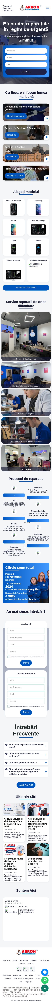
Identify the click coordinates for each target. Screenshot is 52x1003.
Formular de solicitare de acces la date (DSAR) (25, 994)
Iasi (21, 982)
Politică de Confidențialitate (23, 978)
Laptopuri (34, 960)
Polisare (30, 964)
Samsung (38, 201)
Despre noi (7, 975)
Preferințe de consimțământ (16, 996)
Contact (8, 978)
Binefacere (17, 975)
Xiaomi (13, 221)
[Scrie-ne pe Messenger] (44, 972)
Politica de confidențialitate (15, 988)
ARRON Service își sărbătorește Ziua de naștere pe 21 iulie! (13, 823)
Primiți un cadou (15, 175)
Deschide (11, 135)
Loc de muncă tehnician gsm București (35, 861)
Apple (15, 960)
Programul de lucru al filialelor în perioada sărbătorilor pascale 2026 (13, 864)
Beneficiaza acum (15, 116)
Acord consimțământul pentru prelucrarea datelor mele (27, 656)
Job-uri (37, 975)
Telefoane (6, 960)
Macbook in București (38, 261)
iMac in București (13, 261)
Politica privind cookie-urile (25, 990)
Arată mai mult (26, 785)
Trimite (26, 663)
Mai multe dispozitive (26, 287)
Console (22, 964)
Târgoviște (28, 982)
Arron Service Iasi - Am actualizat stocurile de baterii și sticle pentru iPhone (37, 824)
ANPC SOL (15, 992)
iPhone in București (13, 201)
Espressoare (44, 960)
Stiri (25, 975)
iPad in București (38, 221)
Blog (31, 975)
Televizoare (23, 960)
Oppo (14, 241)
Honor (38, 241)
